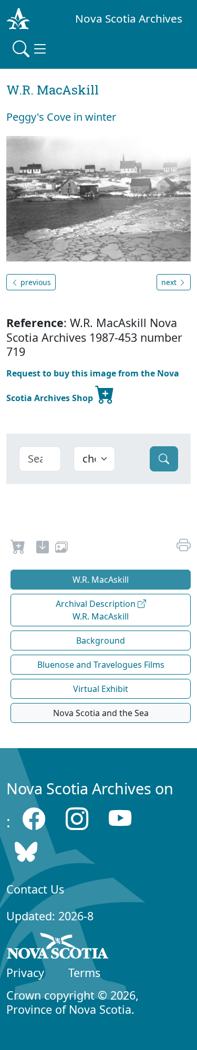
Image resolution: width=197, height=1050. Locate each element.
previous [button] (34, 282)
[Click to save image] (98, 198)
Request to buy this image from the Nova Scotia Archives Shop (92, 386)
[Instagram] (77, 818)
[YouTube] (120, 818)
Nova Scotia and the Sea (101, 713)
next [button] (170, 282)
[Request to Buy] (18, 548)
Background (100, 640)
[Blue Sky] (26, 851)
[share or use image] (61, 548)
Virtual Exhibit (100, 689)
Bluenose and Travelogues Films (100, 664)
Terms (84, 972)
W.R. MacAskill (100, 579)
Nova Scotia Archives (128, 18)
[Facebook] (34, 818)
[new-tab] (42, 548)
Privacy (25, 972)
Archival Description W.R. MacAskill (97, 610)
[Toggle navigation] (30, 49)
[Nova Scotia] (58, 947)
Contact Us (35, 889)
